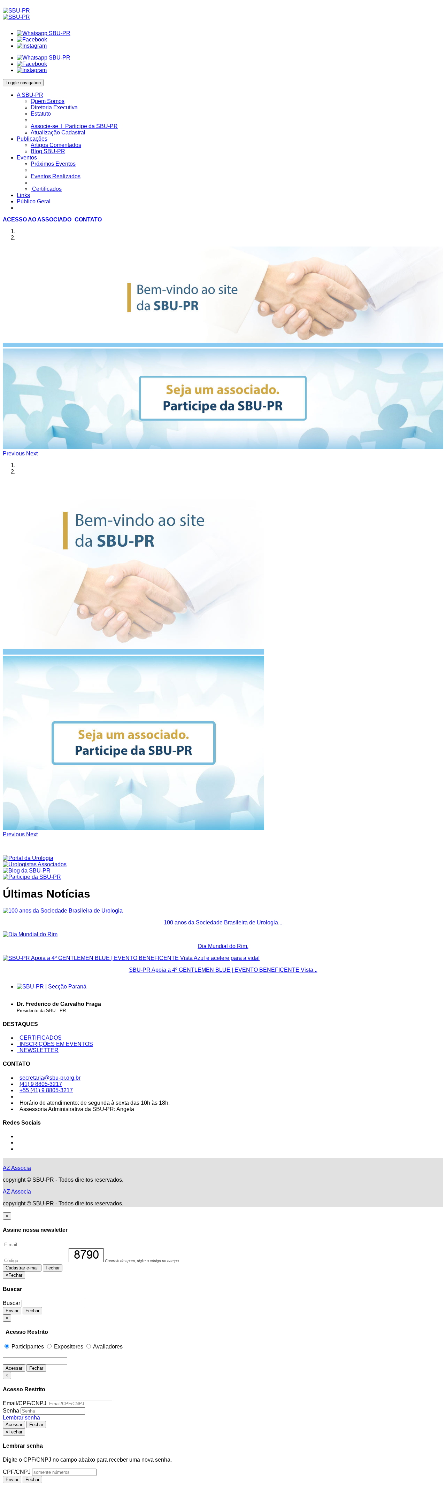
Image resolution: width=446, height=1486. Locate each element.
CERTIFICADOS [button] (39, 1038)
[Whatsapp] (43, 33)
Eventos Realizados (55, 176)
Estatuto (41, 114)
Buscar (11, 1303)
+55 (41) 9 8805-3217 (46, 1090)
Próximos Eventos (53, 164)
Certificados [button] (46, 189)
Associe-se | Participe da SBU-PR (74, 126)
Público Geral (34, 201)
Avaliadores (107, 1347)
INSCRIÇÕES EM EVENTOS (55, 1044)
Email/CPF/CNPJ (24, 1403)
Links (23, 195)
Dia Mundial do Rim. (223, 946)
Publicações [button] (32, 139)
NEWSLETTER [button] (38, 1050)
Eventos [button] (27, 158)
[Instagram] (32, 46)
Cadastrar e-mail (22, 1267)
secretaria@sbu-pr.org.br (50, 1078)
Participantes (27, 1347)
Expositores (69, 1347)
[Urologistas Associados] (35, 864)
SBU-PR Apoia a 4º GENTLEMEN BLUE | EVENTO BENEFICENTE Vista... (223, 970)
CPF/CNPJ (17, 1472)
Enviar (12, 1310)
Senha (11, 1411)
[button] (37, 219)
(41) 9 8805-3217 (41, 1084)
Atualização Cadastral (58, 132)
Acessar (14, 1368)
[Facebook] (32, 39)
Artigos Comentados (56, 145)
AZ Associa (17, 1168)
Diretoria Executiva (54, 107)
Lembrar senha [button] (21, 1418)
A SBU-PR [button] (30, 95)
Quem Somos (47, 101)
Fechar (53, 1267)
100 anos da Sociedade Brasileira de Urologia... (223, 922)
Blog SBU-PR (48, 151)
